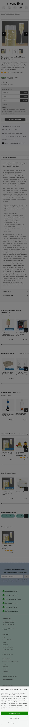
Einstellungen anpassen (14, 723)
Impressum (4, 709)
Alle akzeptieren (14, 713)
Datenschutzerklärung (11, 707)
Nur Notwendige (14, 718)
